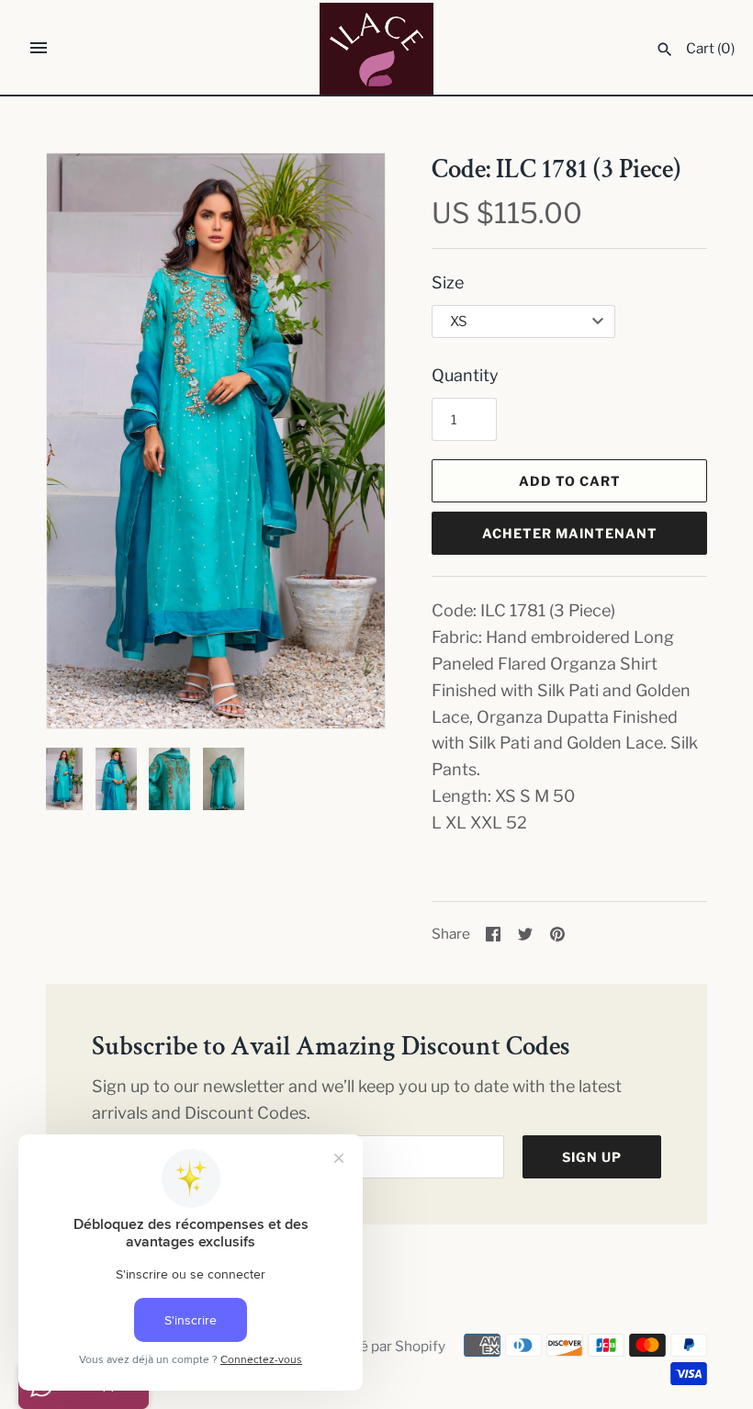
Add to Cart (570, 481)
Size (448, 282)
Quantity (465, 375)
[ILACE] (377, 49)
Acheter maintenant (569, 533)
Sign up (592, 1157)
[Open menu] (38, 48)
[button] (346, 441)
